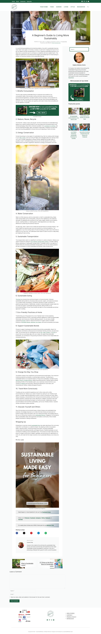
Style (73, 6)
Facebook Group (46, 512)
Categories (23, 1)
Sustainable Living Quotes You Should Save (84, 117)
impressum (70, 618)
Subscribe (29, 1)
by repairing (23, 383)
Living (66, 6)
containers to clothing (49, 126)
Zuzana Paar (64, 41)
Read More (71, 77)
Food (52, 6)
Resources (81, 6)
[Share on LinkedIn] (38, 533)
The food (18, 299)
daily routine (22, 137)
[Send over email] (46, 533)
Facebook (32, 518)
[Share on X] (24, 533)
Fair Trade (42, 332)
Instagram (38, 518)
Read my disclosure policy (56, 42)
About (17, 1)
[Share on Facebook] (17, 533)
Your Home (44, 6)
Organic (48, 332)
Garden (59, 6)
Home (13, 1)
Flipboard (47, 518)
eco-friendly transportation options (40, 241)
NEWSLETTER (50, 525)
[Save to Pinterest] (31, 533)
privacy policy (71, 616)
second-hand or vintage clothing (24, 380)
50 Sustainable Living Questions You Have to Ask (73, 118)
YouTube (20, 519)
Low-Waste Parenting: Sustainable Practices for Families (73, 135)
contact (69, 615)
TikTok (43, 518)
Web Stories (70, 613)
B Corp (53, 332)
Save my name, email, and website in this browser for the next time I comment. (30, 597)
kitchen (24, 320)
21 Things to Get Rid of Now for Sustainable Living (46, 564)
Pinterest (27, 518)
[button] (88, 7)
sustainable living (36, 425)
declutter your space (36, 322)
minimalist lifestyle (25, 322)
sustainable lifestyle (40, 415)
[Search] (86, 49)
